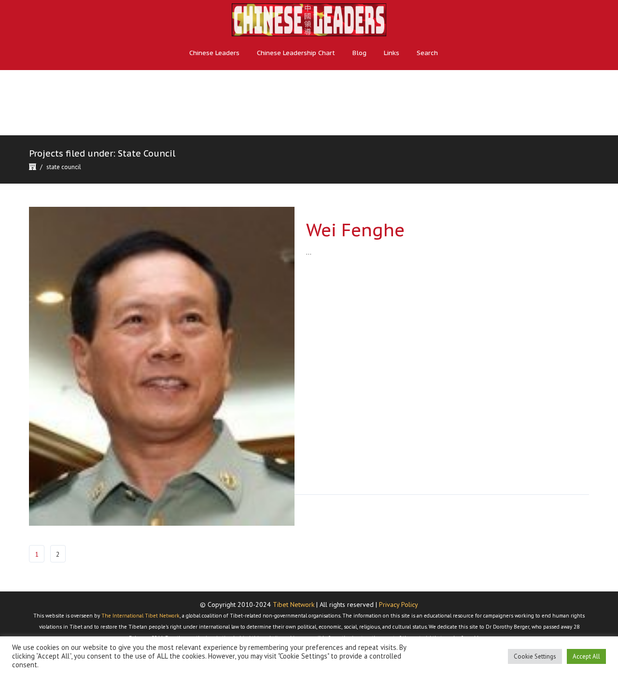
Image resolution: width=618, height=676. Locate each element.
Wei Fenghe (355, 229)
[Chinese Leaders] (309, 19)
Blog (359, 53)
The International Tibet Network (140, 615)
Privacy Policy (398, 604)
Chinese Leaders (214, 53)
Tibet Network (293, 604)
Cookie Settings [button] (535, 656)
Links (391, 53)
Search (427, 53)
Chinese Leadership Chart (296, 53)
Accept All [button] (586, 656)
